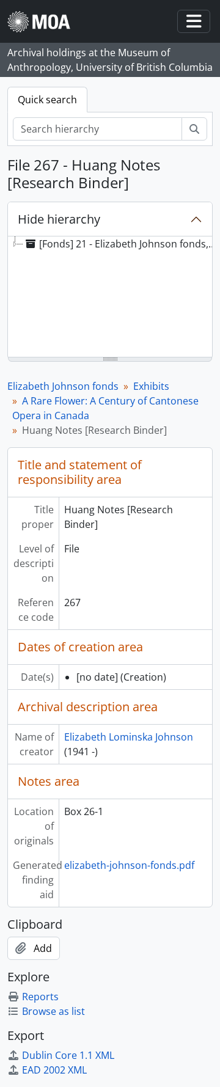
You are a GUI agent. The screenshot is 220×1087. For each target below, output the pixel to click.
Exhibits (151, 386)
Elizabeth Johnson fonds (63, 386)
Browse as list (53, 1011)
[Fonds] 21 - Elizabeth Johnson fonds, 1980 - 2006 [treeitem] (129, 244)
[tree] (110, 297)
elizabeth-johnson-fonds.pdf (129, 865)
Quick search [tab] (47, 99)
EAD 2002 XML (54, 1070)
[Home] (43, 21)
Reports (40, 996)
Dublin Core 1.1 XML (68, 1055)
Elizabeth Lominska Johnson (128, 737)
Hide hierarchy (59, 219)
